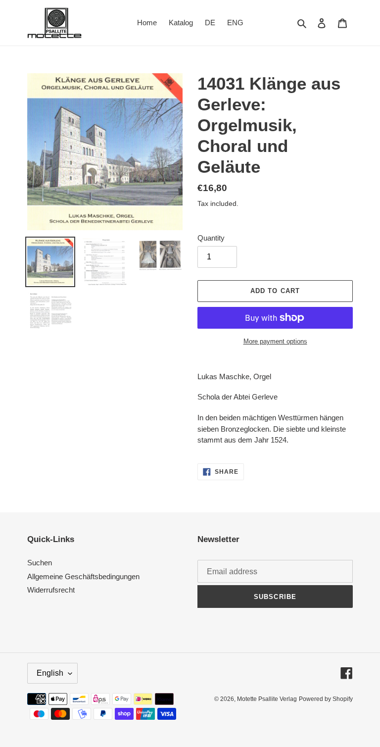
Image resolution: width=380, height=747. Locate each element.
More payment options (275, 341)
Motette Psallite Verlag (267, 699)
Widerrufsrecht (51, 590)
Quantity (211, 238)
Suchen (39, 562)
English (50, 673)
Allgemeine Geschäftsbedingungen (83, 576)
